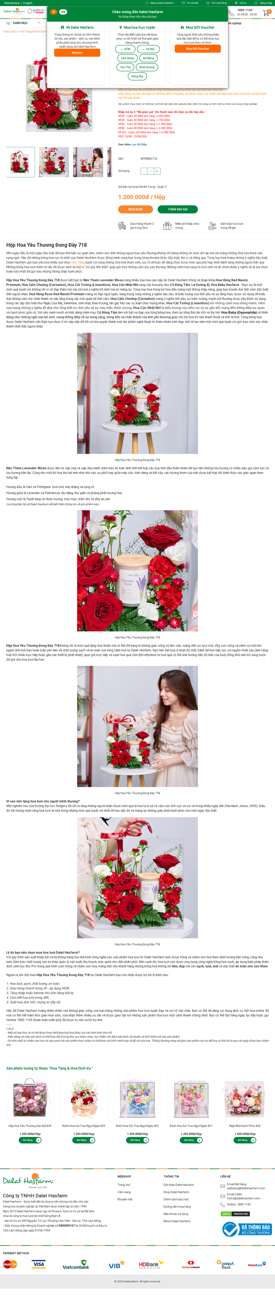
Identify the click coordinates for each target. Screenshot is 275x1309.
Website (77, 52)
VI (53, 12)
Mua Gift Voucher (197, 48)
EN (63, 12)
